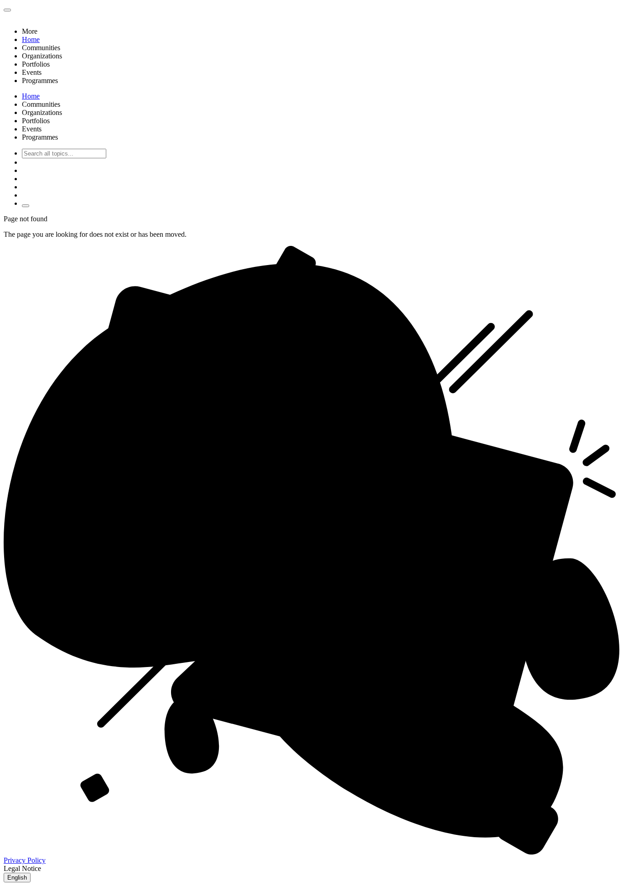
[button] (320, 31)
